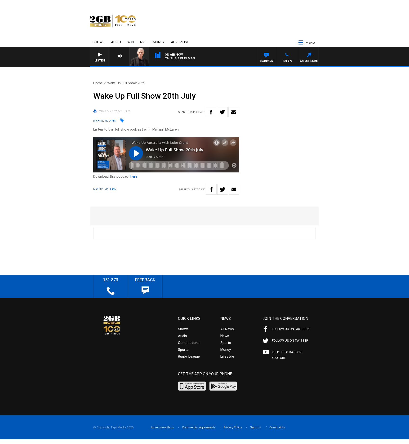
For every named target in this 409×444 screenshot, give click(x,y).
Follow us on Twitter (290, 340)
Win (130, 42)
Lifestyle (227, 356)
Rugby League (189, 356)
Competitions (189, 343)
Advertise (180, 42)
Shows (99, 42)
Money (158, 42)
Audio (116, 42)
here (133, 176)
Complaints (277, 427)
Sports (183, 349)
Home (98, 83)
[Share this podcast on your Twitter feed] (222, 112)
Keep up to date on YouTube (287, 355)
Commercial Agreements (199, 427)
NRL (143, 42)
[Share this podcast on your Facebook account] (211, 112)
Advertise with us (162, 427)
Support (255, 427)
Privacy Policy (233, 427)
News (224, 336)
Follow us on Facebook (291, 329)
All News (227, 329)
